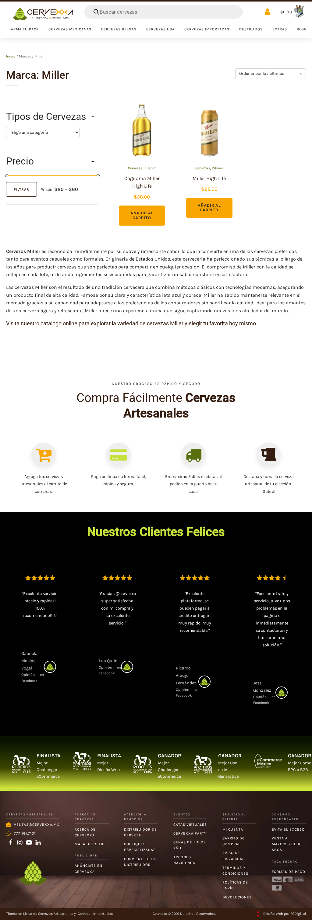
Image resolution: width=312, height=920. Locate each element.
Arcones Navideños (184, 860)
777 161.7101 (25, 833)
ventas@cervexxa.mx (36, 824)
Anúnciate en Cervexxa (88, 868)
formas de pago (288, 872)
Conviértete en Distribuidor (140, 862)
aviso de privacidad (233, 856)
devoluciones (237, 897)
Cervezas (135, 168)
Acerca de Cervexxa (85, 832)
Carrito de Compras (233, 841)
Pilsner (150, 168)
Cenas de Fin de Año (189, 845)
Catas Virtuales (190, 824)
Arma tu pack (25, 29)
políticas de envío (235, 885)
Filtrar (21, 189)
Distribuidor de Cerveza (140, 832)
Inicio (11, 56)
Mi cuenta (232, 829)
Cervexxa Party (190, 833)
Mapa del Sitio (90, 844)
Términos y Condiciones (235, 871)
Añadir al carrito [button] (142, 215)
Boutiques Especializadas (140, 847)
